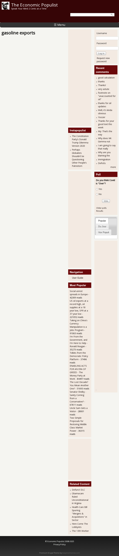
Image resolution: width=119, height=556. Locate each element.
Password (101, 43)
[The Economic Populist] (5, 8)
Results (99, 210)
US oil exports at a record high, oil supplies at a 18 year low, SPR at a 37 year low (79, 307)
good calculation (106, 77)
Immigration (104, 159)
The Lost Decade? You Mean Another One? (79, 385)
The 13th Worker (80, 530)
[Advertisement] (82, 77)
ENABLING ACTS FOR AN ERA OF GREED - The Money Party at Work (78, 372)
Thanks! (102, 85)
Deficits (102, 163)
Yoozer (101, 117)
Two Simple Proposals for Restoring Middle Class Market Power (78, 424)
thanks (101, 81)
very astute (103, 89)
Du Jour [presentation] (102, 226)
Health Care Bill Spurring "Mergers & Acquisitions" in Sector (79, 514)
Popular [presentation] (102, 220)
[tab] (102, 221)
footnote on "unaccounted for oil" (107, 96)
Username (102, 33)
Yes (100, 188)
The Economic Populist (34, 5)
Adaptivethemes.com (71, 553)
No (100, 194)
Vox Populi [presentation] (103, 232)
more (113, 167)
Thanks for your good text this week (106, 124)
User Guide (77, 277)
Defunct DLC (78, 489)
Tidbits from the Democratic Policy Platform (79, 356)
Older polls (101, 208)
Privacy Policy (59, 544)
